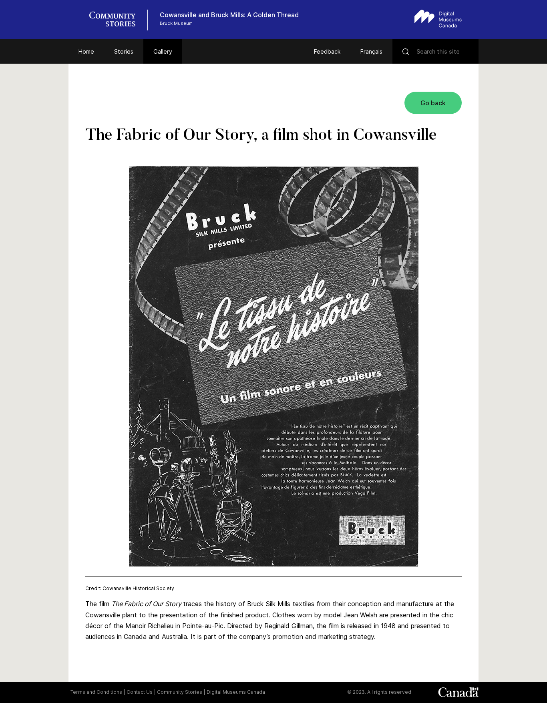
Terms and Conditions (96, 692)
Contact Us (140, 692)
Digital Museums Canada (236, 692)
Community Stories (179, 692)
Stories (123, 51)
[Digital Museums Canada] (438, 19)
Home (86, 51)
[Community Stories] (116, 20)
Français (371, 51)
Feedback (327, 51)
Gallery (162, 51)
